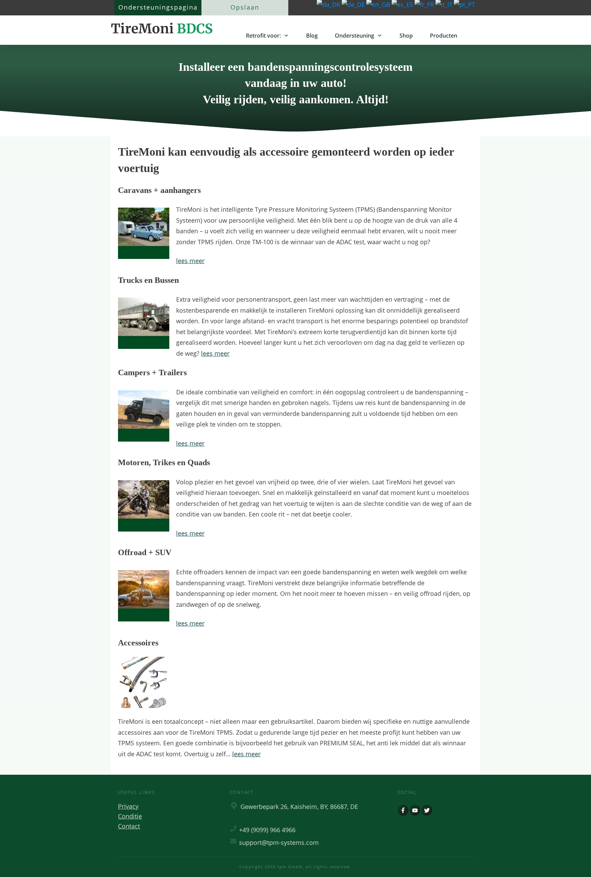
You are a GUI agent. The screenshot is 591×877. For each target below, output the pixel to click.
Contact (129, 826)
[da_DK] (329, 4)
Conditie (130, 816)
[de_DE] (354, 4)
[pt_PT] (465, 4)
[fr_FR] (425, 4)
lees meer (190, 261)
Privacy (128, 806)
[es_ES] (403, 4)
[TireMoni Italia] (444, 4)
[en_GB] (379, 4)
